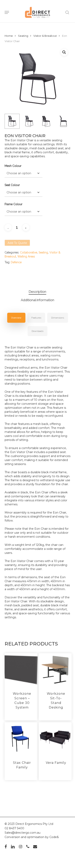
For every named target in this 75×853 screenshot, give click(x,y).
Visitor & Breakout (45, 35)
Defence (16, 262)
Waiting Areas (26, 256)
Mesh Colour (13, 165)
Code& (54, 837)
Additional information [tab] (37, 300)
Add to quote (17, 243)
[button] (7, 12)
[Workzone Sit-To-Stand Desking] (55, 669)
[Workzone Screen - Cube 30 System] (21, 669)
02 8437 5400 (14, 828)
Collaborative (28, 252)
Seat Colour (12, 185)
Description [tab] (37, 292)
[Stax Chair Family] (21, 738)
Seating (23, 35)
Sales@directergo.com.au (22, 832)
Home (9, 35)
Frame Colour (13, 204)
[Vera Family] (55, 738)
